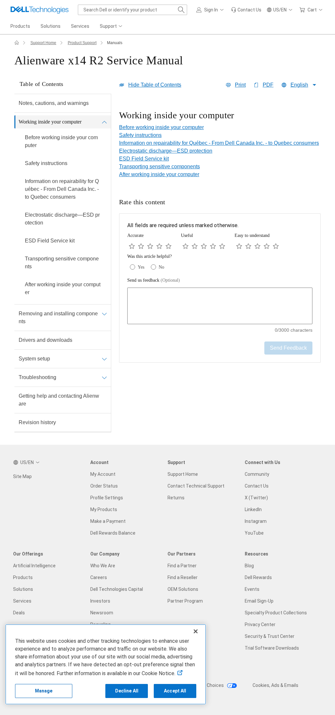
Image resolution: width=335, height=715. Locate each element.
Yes (141, 267)
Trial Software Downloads (272, 648)
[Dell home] (16, 43)
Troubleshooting (37, 377)
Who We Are (102, 565)
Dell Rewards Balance (112, 533)
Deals (19, 612)
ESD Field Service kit (50, 240)
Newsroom (101, 612)
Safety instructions (46, 163)
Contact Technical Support (196, 486)
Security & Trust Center (269, 636)
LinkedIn (253, 509)
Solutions (23, 589)
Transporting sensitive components (62, 262)
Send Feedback (288, 348)
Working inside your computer (50, 122)
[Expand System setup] (104, 359)
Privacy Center (260, 624)
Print (240, 85)
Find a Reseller (183, 577)
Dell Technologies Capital (116, 589)
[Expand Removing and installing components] (104, 314)
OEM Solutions (183, 589)
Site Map (22, 476)
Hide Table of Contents (154, 85)
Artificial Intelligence (34, 565)
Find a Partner (182, 565)
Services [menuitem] (80, 26)
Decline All (127, 690)
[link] (246, 10)
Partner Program (185, 601)
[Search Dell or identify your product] (181, 10)
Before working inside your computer (61, 141)
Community (257, 474)
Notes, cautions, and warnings (54, 103)
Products (23, 577)
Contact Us (257, 486)
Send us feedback (153, 280)
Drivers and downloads (45, 340)
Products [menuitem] (20, 26)
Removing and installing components (58, 317)
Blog (249, 565)
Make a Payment (108, 521)
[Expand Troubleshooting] (104, 377)
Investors (100, 601)
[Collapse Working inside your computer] (104, 122)
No (161, 267)
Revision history (37, 422)
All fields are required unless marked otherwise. (182, 225)
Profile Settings (106, 497)
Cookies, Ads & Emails (275, 685)
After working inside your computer (62, 288)
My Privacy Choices (204, 685)
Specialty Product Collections (276, 612)
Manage (44, 690)
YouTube (254, 533)
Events (252, 589)
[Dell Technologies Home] (39, 10)
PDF (268, 85)
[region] (220, 116)
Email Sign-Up (259, 601)
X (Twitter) (256, 497)
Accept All (175, 690)
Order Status (104, 486)
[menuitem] (112, 26)
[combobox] (132, 10)
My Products (103, 509)
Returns (176, 497)
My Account (102, 474)
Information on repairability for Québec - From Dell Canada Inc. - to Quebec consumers (62, 189)
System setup (34, 358)
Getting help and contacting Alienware (59, 400)
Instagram (256, 521)
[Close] (195, 631)
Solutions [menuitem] (51, 26)
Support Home (43, 43)
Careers (98, 577)
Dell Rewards (258, 577)
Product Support (82, 43)
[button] (211, 10)
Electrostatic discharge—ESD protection (62, 218)
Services (22, 601)
